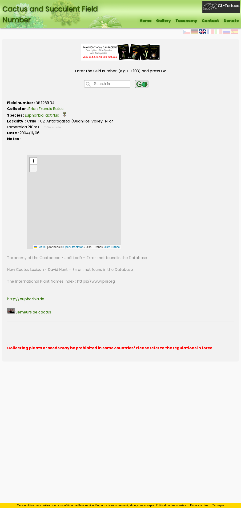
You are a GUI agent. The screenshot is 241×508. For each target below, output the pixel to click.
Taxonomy (186, 20)
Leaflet (41, 247)
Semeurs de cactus (33, 312)
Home (145, 20)
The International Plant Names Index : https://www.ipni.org (61, 281)
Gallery (163, 20)
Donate (231, 20)
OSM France (112, 247)
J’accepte (218, 505)
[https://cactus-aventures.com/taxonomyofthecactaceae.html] (120, 59)
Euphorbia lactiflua (43, 115)
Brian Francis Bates (46, 108)
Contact (210, 20)
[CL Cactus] (221, 4)
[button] (33, 161)
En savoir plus (199, 505)
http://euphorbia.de (25, 299)
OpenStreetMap (73, 247)
